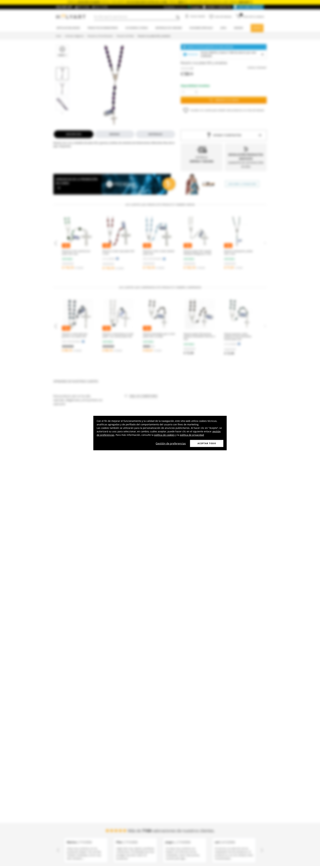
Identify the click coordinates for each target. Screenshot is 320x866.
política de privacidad (192, 434)
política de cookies (164, 434)
